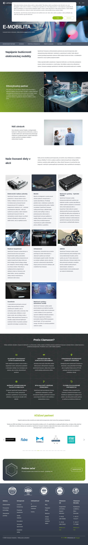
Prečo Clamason (48, 44)
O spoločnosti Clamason (34, 506)
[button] (4, 440)
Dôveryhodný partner (9, 44)
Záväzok (21, 44)
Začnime (68, 44)
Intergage (77, 537)
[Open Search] (79, 2)
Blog (46, 504)
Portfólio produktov (34, 44)
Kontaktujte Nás (76, 469)
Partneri (59, 44)
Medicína (47, 513)
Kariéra (33, 511)
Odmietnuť (69, 17)
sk (83, 2)
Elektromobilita (6, 504)
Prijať (58, 17)
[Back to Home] (8, 2)
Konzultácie (20, 521)
